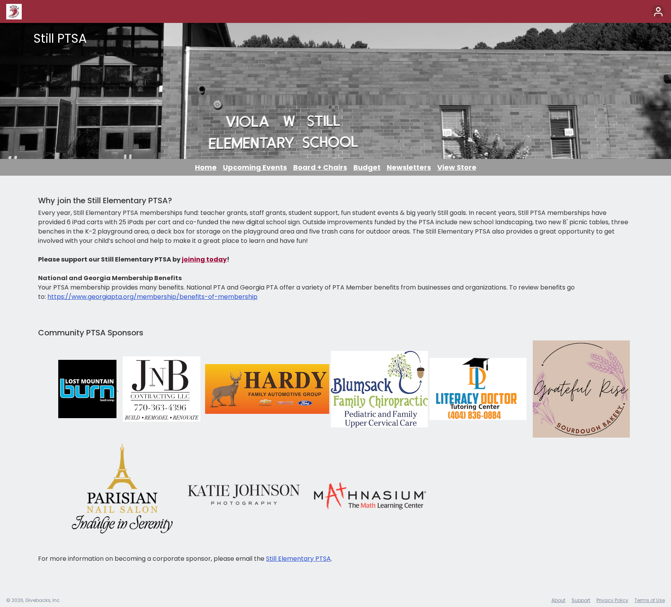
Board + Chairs (320, 167)
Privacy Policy (612, 600)
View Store (456, 167)
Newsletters (409, 167)
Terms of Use (649, 600)
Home (206, 167)
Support (581, 600)
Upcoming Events (255, 167)
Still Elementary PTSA (298, 558)
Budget (367, 167)
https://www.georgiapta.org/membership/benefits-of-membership (152, 296)
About (558, 600)
